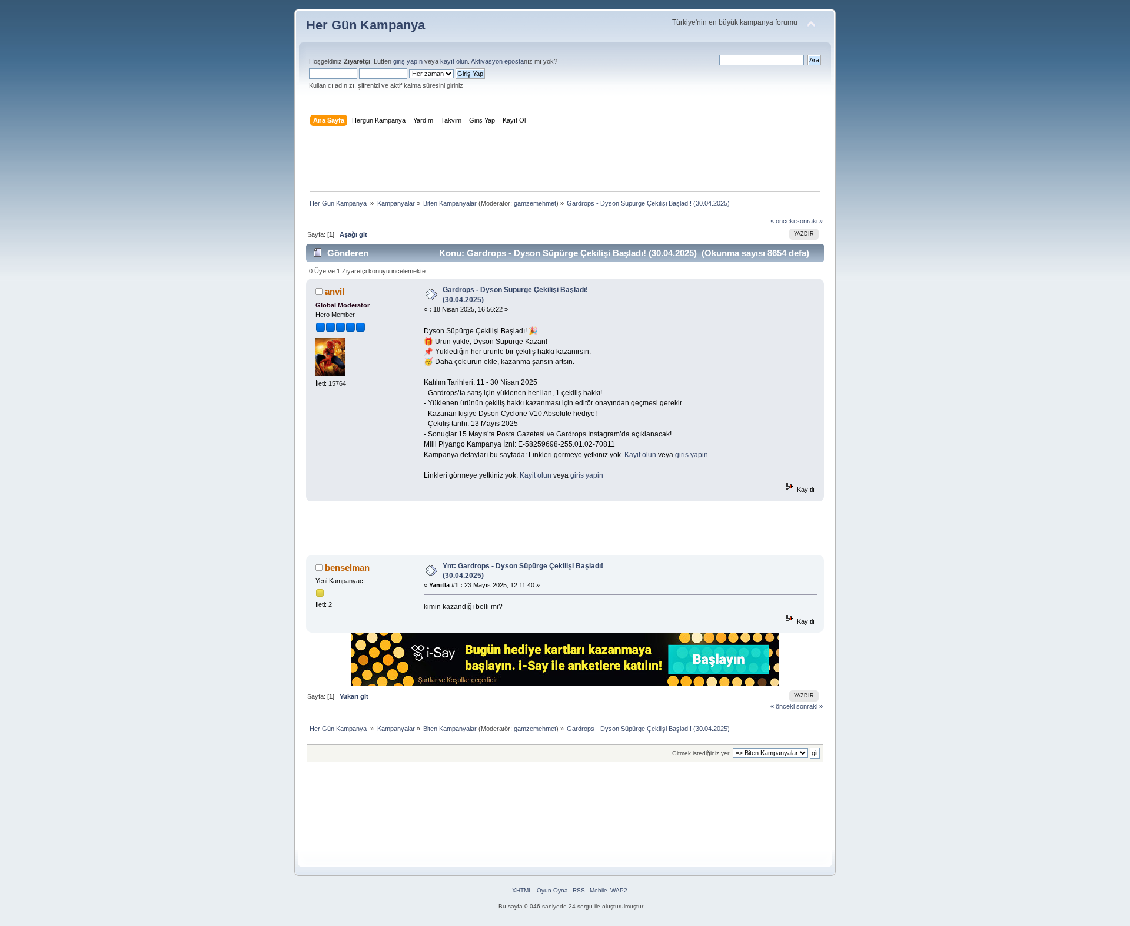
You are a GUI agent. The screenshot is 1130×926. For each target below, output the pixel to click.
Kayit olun (640, 455)
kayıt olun (454, 61)
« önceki (782, 220)
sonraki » (809, 220)
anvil (334, 291)
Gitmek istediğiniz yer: (701, 753)
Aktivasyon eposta (497, 61)
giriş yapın (408, 61)
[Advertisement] (565, 161)
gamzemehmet (535, 203)
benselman (347, 568)
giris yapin (691, 455)
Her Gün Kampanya (365, 25)
